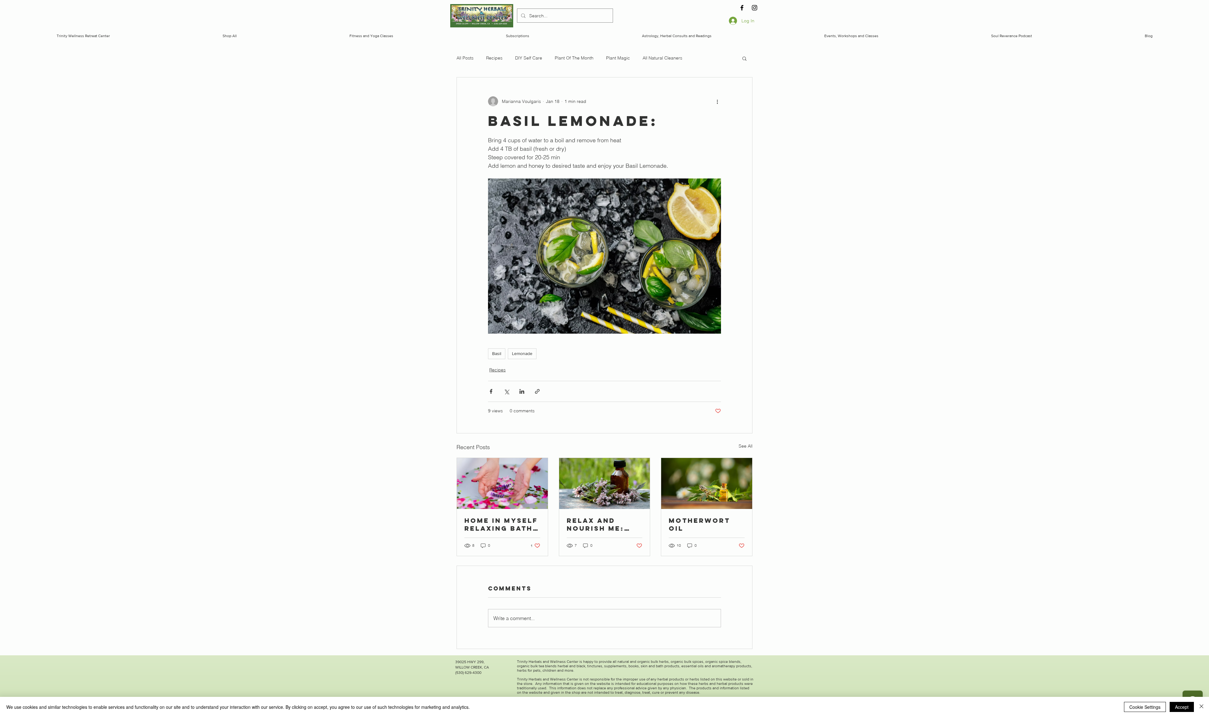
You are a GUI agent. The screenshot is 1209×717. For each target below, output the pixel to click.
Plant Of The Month (574, 58)
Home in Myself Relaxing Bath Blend (501, 524)
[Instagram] (754, 7)
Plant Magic (618, 58)
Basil (496, 353)
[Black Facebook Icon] (742, 7)
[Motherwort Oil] (706, 483)
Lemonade (522, 353)
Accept (1182, 707)
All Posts (465, 58)
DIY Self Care (528, 58)
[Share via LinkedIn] (522, 391)
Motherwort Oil (699, 524)
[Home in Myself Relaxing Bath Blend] (502, 483)
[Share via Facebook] (491, 391)
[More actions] (717, 101)
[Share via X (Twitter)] (506, 391)
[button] (744, 58)
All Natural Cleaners (662, 58)
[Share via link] (537, 391)
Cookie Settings (1145, 707)
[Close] (1201, 707)
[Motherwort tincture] (604, 483)
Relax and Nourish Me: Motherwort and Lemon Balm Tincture (601, 524)
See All (745, 446)
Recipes (494, 58)
